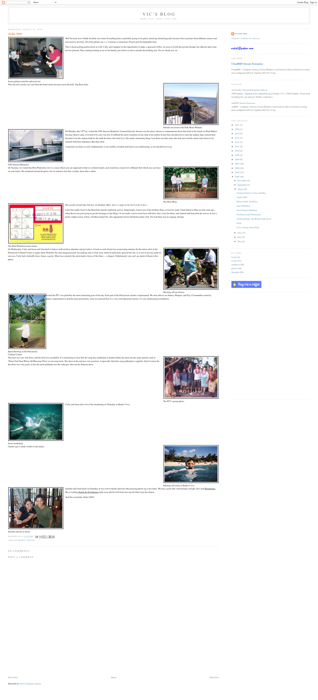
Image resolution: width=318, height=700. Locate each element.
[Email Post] (36, 536)
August (241, 189)
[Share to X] (47, 536)
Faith (239, 223)
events (21, 540)
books (234, 257)
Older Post (214, 677)
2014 (237, 137)
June (240, 236)
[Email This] (40, 536)
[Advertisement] (33, 652)
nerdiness (235, 264)
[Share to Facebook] (50, 536)
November (242, 180)
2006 (237, 168)
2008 (237, 159)
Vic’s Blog (159, 14)
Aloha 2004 (242, 197)
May (240, 241)
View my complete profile (245, 38)
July (240, 232)
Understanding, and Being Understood (254, 218)
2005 (237, 172)
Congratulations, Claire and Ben (251, 192)
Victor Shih (241, 34)
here (105, 41)
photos (31, 540)
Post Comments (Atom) (30, 683)
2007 (237, 163)
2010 (237, 150)
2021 (237, 124)
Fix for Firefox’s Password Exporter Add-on (248, 89)
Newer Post (13, 677)
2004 (237, 176)
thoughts (235, 272)
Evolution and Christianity (249, 214)
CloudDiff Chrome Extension (247, 64)
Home (113, 677)
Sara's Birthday (243, 205)
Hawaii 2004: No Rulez (247, 201)
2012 (237, 142)
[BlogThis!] (44, 536)
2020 (237, 129)
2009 (237, 155)
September (242, 184)
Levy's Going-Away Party (248, 227)
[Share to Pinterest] (53, 536)
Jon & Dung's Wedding (247, 210)
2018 (237, 133)
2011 (237, 146)
